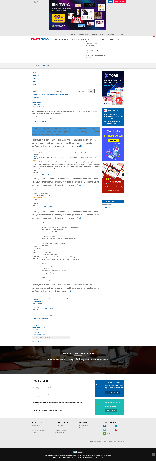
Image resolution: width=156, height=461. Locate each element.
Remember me (82, 91)
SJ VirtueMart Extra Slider (39, 107)
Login (110, 1)
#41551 (68, 291)
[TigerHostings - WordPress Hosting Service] (113, 144)
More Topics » (106, 207)
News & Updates (37, 388)
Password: (58, 91)
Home (43, 65)
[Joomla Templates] (39, 39)
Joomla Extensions (37, 102)
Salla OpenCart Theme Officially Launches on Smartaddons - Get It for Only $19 (55, 386)
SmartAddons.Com (57, 457)
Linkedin (120, 426)
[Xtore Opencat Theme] (113, 88)
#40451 (77, 185)
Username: (35, 91)
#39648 (78, 146)
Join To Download (120, 1)
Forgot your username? (52, 94)
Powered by (35, 341)
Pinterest (120, 429)
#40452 (77, 218)
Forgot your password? (38, 94)
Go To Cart (88, 60)
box (34, 150)
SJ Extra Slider (36, 104)
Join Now (78, 366)
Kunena (40, 341)
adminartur (36, 189)
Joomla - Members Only (38, 100)
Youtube (108, 433)
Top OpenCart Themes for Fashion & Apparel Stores (47, 410)
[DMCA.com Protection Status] (78, 452)
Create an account (64, 94)
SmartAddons (35, 97)
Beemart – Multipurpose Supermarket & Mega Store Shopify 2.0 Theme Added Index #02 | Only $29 (60, 394)
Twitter (108, 429)
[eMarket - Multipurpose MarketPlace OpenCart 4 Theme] (113, 177)
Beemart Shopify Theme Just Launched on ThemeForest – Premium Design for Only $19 (57, 402)
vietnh (34, 242)
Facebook (108, 426)
